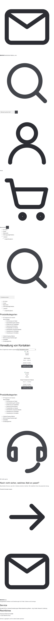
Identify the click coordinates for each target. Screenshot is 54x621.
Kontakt (2, 608)
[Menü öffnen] (7, 227)
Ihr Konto (5, 229)
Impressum (2, 613)
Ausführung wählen (27, 366)
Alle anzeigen (6, 319)
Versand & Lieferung (42, 608)
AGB (12, 613)
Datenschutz (8, 613)
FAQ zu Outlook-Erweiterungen (11, 608)
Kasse (4, 231)
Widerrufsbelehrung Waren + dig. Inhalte (28, 608)
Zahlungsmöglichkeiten (8, 235)
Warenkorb (5, 233)
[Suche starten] (16, 112)
